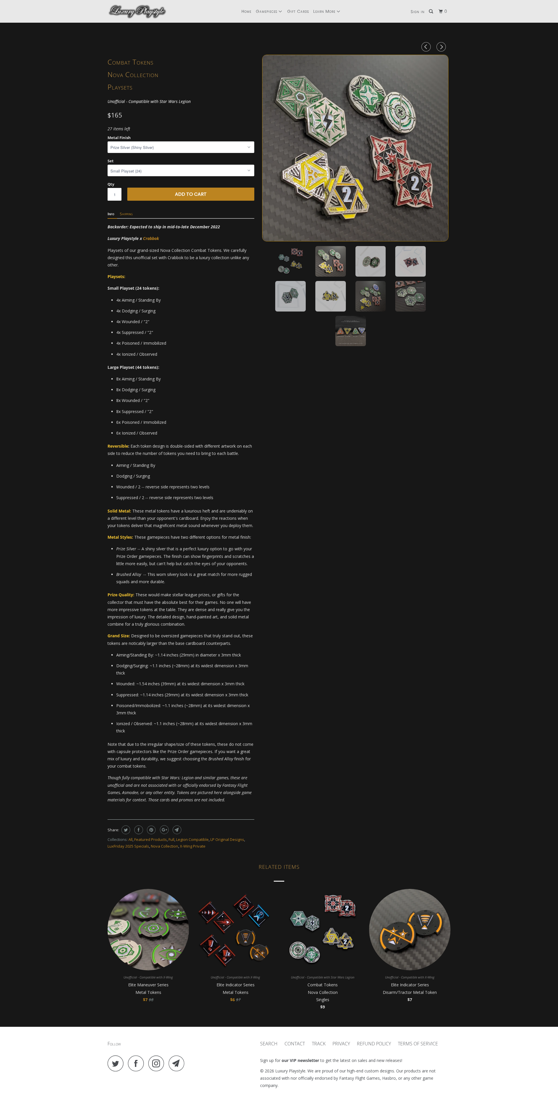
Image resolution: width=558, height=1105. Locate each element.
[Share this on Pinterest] (151, 829)
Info (111, 213)
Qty (111, 184)
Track (319, 1043)
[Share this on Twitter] (125, 829)
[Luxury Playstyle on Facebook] (137, 1063)
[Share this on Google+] (163, 829)
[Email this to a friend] (176, 829)
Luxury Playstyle (290, 1071)
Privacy (341, 1043)
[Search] (431, 11)
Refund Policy (374, 1043)
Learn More (325, 11)
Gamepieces (267, 11)
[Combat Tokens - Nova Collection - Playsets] (355, 148)
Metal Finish (119, 137)
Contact (295, 1043)
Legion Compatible (192, 839)
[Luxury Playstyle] (137, 11)
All (130, 839)
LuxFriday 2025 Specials (128, 846)
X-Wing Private (192, 846)
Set (111, 160)
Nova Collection (164, 846)
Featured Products (150, 839)
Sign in (418, 12)
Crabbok (151, 238)
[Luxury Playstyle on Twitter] (117, 1063)
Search (269, 1043)
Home (246, 11)
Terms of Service (418, 1043)
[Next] (442, 46)
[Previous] (426, 46)
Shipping (126, 213)
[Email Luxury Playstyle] (178, 1063)
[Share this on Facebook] (138, 829)
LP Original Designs (227, 839)
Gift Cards (298, 11)
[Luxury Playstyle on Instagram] (157, 1063)
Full (171, 839)
